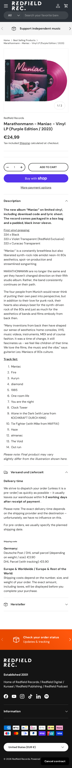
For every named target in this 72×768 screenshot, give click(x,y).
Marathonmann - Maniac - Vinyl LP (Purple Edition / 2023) (34, 43)
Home (7, 40)
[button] (66, 6)
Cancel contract (54, 761)
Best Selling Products (24, 40)
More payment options (36, 187)
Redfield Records (14, 118)
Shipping (25, 143)
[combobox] (36, 15)
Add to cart (48, 167)
